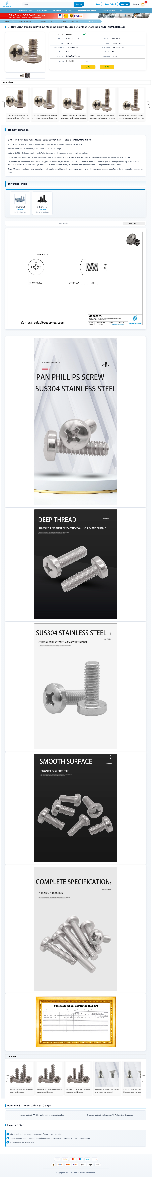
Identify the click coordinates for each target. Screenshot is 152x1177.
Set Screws (56, 10)
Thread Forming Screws (86, 10)
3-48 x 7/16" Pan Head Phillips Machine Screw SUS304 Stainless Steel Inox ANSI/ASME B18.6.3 (128, 117)
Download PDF (134, 223)
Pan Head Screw (46, 21)
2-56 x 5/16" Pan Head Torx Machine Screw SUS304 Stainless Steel (46, 1091)
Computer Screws (108, 10)
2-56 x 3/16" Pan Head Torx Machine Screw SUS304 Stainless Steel (18, 1091)
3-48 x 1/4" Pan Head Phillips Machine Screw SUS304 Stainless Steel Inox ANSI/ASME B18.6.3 (42, 117)
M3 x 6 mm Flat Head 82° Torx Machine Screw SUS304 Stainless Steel (104, 1091)
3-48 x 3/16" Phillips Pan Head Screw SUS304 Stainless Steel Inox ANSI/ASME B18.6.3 (13, 117)
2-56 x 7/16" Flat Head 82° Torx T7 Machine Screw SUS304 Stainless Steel (133, 1091)
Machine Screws (25, 10)
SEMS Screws (42, 10)
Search (79, 4)
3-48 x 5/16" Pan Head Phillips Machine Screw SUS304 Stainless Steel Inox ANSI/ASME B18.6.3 (71, 117)
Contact (136, 4)
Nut (121, 10)
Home (7, 21)
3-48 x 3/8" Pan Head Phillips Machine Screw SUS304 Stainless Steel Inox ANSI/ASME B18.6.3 (99, 117)
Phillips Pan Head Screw (69, 21)
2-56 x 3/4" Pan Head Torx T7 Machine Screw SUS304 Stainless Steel (75, 1091)
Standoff (69, 10)
